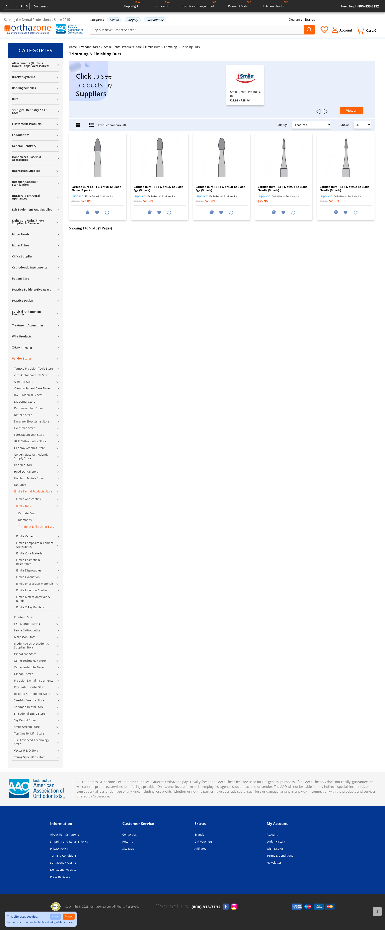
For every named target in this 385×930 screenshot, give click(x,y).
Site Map (128, 848)
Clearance (295, 19)
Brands (310, 19)
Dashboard (161, 4)
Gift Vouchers (204, 841)
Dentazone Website (63, 869)
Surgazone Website (63, 862)
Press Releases (60, 876)
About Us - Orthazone (64, 834)
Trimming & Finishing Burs (182, 47)
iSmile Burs (152, 47)
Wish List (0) (275, 848)
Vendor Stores (90, 47)
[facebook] (226, 907)
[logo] (28, 29)
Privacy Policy (59, 848)
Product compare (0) (112, 125)
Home (73, 47)
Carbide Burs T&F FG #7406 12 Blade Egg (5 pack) (158, 188)
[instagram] (234, 907)
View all (351, 110)
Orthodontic (155, 20)
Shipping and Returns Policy (69, 841)
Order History (276, 841)
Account (272, 834)
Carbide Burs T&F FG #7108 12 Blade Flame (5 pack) (96, 188)
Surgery (132, 20)
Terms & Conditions (63, 855)
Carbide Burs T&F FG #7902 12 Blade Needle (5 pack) (344, 188)
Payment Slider (239, 4)
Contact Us (129, 834)
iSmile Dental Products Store (122, 47)
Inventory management (199, 4)
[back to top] (377, 911)
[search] (309, 29)
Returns (127, 841)
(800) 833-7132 (206, 907)
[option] (245, 85)
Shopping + (131, 4)
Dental (114, 20)
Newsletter (274, 862)
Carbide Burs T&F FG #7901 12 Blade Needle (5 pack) (282, 188)
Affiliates (200, 848)
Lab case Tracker (275, 4)
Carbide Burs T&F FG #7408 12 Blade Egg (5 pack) (220, 188)
